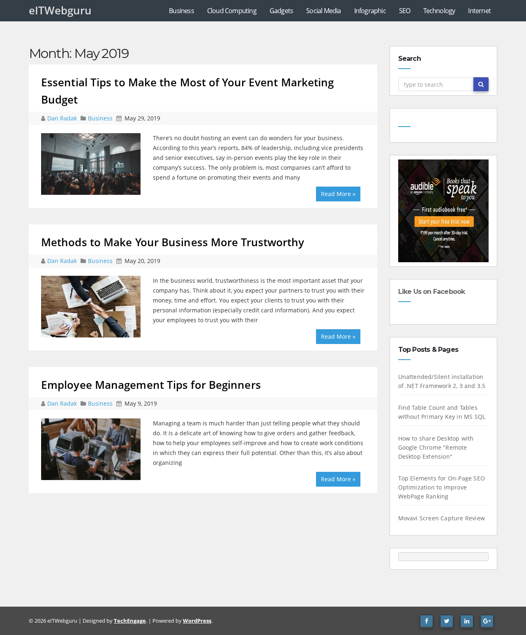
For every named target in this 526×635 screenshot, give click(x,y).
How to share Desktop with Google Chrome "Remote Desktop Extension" (436, 447)
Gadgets (281, 10)
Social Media (323, 10)
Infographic (370, 10)
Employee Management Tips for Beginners (151, 384)
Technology (439, 10)
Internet (479, 10)
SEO (405, 10)
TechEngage (130, 620)
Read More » (338, 194)
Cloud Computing (231, 10)
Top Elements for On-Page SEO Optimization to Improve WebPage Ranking (441, 487)
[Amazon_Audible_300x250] (443, 210)
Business (181, 10)
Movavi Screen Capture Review (441, 518)
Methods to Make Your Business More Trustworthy (173, 242)
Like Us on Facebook (431, 292)
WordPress (197, 620)
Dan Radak (62, 118)
